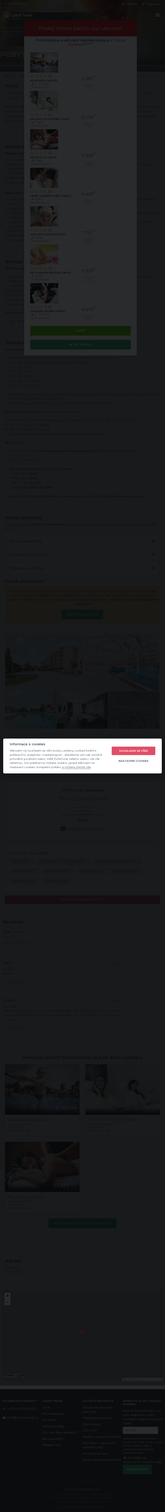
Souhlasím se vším (133, 750)
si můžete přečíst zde (76, 767)
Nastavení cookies (133, 760)
